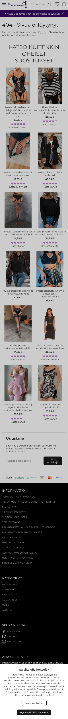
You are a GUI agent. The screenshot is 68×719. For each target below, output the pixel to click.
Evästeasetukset (34, 703)
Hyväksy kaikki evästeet (34, 712)
